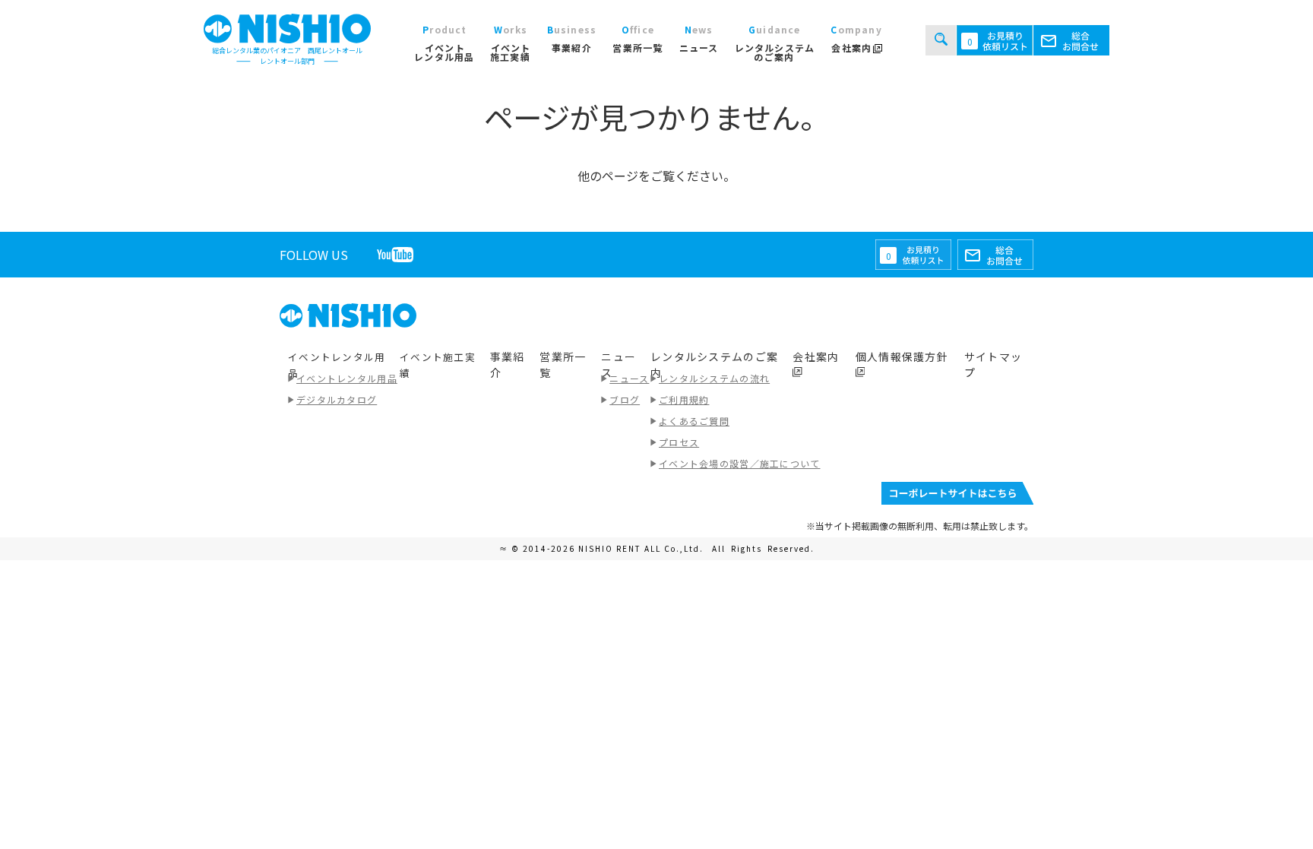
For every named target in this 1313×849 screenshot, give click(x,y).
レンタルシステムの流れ (714, 378)
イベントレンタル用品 (346, 378)
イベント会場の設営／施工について (739, 463)
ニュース (629, 378)
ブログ (624, 399)
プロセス (679, 442)
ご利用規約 (684, 399)
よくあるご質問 (694, 420)
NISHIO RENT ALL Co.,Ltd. (642, 548)
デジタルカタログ (336, 399)
